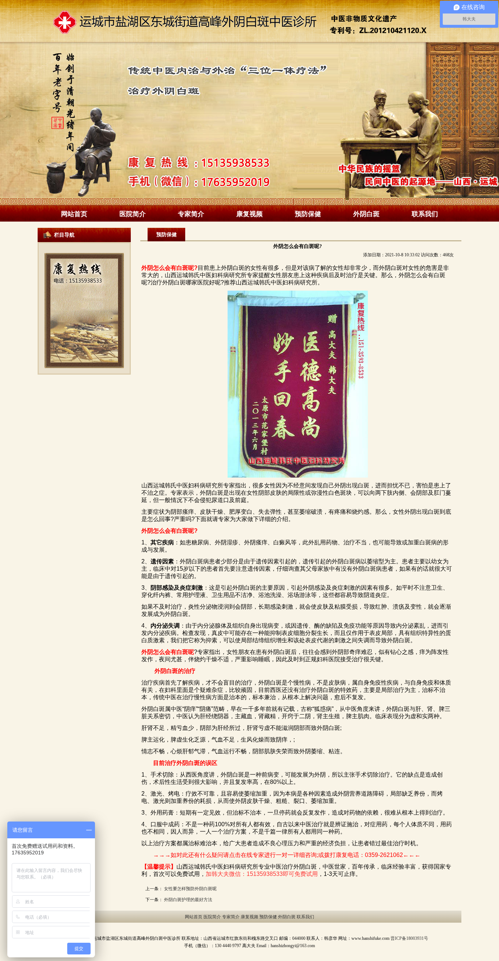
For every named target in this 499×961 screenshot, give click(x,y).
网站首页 (74, 213)
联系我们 (425, 213)
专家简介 (191, 213)
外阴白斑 (366, 213)
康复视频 (249, 213)
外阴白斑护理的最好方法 (188, 899)
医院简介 (132, 213)
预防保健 (308, 213)
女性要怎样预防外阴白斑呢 (190, 888)
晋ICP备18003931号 (409, 938)
